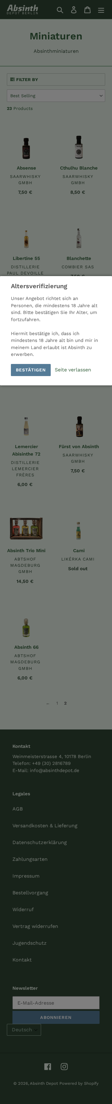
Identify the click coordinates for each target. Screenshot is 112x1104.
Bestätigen (31, 369)
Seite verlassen (73, 370)
